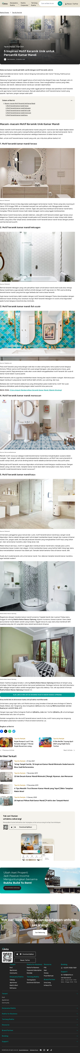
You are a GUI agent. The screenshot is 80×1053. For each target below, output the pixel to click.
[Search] (60, 3)
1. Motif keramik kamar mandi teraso (17, 106)
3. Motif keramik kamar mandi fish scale (18, 110)
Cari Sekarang (40, 932)
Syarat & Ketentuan (23, 1050)
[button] (71, 3)
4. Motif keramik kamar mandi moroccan (18, 113)
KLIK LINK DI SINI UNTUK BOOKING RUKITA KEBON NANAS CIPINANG (37, 695)
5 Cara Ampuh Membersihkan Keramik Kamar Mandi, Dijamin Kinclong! (36, 390)
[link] (23, 827)
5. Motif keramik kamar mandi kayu (17, 115)
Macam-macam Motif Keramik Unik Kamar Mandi (20, 103)
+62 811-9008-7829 (69, 968)
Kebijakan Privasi (34, 1050)
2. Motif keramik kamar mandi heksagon (18, 108)
